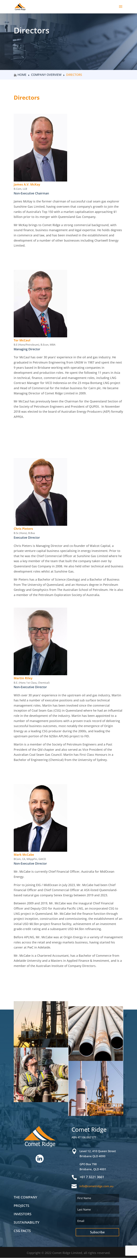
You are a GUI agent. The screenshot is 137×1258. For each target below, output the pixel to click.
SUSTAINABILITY (26, 1222)
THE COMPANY (25, 1197)
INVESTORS (22, 1214)
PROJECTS (21, 1205)
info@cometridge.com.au (96, 1186)
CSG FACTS (22, 1230)
